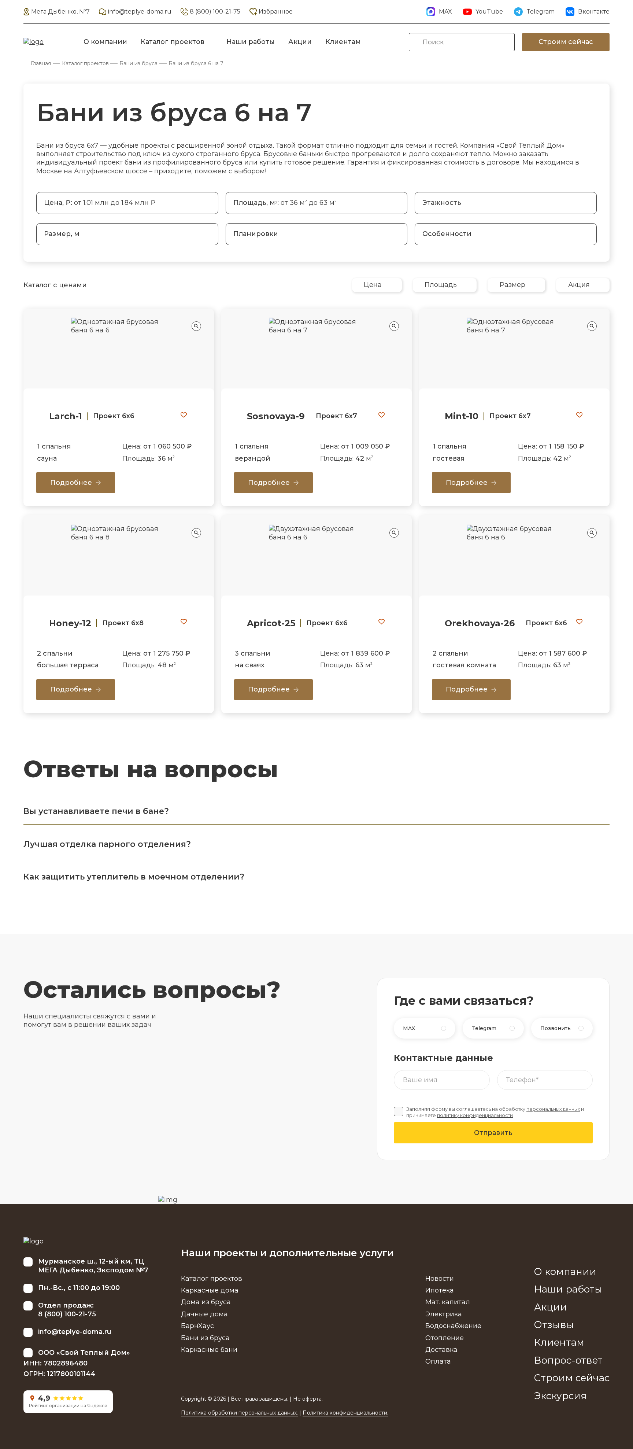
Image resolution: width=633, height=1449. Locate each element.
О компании (105, 42)
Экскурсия (560, 1396)
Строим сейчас (565, 42)
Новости (439, 1279)
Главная (41, 63)
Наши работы (250, 42)
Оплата (438, 1361)
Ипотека (439, 1290)
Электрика (443, 1314)
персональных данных (553, 1109)
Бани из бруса (138, 63)
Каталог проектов (172, 42)
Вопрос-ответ (568, 1360)
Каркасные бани (209, 1350)
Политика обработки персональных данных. (239, 1412)
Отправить (493, 1133)
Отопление (444, 1338)
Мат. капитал (447, 1302)
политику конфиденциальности (475, 1115)
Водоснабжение (453, 1326)
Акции (300, 42)
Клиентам (343, 42)
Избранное (276, 11)
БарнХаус (197, 1326)
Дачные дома (204, 1314)
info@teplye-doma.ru (139, 11)
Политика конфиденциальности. (345, 1412)
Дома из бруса (206, 1302)
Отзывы (554, 1325)
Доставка (441, 1350)
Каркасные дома (209, 1290)
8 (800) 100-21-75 (215, 11)
